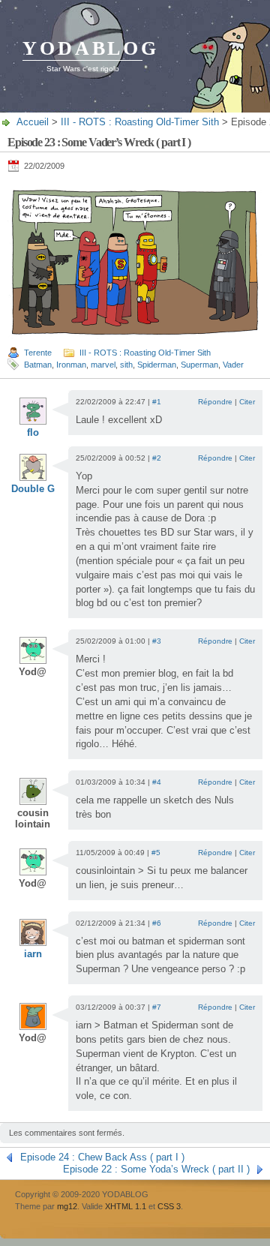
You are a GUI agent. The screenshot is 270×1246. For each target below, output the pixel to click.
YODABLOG (90, 48)
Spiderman (156, 364)
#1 (156, 402)
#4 (156, 782)
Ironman (71, 364)
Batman (38, 364)
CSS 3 (169, 1206)
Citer (247, 402)
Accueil (32, 122)
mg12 (67, 1206)
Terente (38, 352)
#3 (156, 641)
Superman (199, 364)
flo (33, 432)
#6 (156, 923)
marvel (103, 364)
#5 (156, 852)
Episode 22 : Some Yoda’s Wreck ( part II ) (156, 1169)
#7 (156, 1007)
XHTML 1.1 (125, 1206)
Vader (233, 364)
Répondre (215, 402)
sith (126, 364)
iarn (33, 953)
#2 (156, 458)
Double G (33, 488)
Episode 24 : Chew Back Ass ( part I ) (102, 1157)
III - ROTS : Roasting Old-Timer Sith (140, 122)
